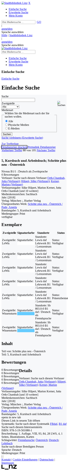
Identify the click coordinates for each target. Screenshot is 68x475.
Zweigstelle (8, 103)
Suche (5, 96)
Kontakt (6, 459)
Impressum (7, 462)
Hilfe (4, 35)
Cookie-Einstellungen (25, 459)
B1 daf (63, 423)
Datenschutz (47, 459)
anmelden (7, 28)
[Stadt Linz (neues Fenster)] (9, 468)
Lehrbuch (7, 443)
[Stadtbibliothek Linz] (14, 3)
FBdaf (53, 423)
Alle (10, 121)
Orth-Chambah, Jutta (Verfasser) (37, 381)
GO (39, 21)
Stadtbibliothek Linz (20, 35)
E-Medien (14, 128)
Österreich (42, 440)
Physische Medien (18, 124)
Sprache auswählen (12, 32)
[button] (62, 104)
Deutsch (53, 440)
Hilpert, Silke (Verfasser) (35, 181)
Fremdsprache (26, 440)
